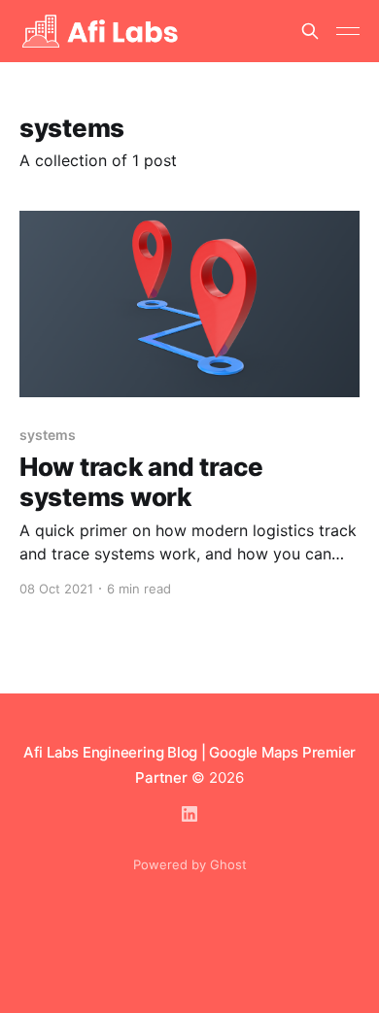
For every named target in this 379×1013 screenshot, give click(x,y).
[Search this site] (310, 31)
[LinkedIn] (189, 814)
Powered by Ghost (190, 864)
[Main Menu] (347, 31)
